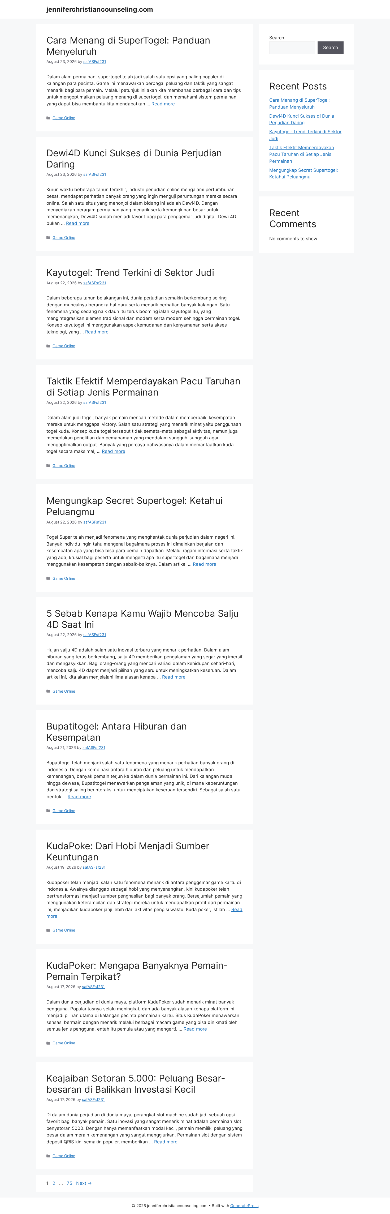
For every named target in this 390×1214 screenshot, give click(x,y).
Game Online (64, 117)
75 (70, 1183)
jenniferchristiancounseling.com (99, 9)
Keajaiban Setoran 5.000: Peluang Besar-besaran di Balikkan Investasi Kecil (135, 1084)
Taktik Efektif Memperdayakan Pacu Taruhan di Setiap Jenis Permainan (143, 386)
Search (276, 37)
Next (84, 1183)
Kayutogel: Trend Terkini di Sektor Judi (130, 272)
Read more (163, 103)
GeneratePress (244, 1205)
